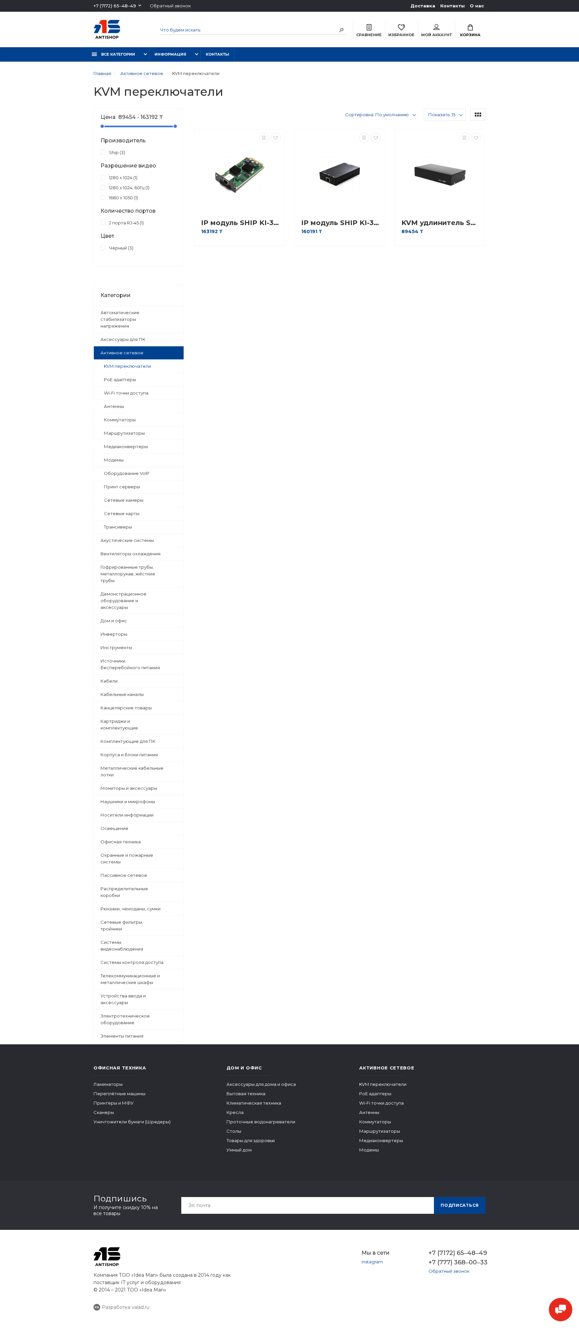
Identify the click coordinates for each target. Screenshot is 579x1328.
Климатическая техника (254, 1103)
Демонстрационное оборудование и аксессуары (123, 600)
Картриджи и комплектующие (119, 724)
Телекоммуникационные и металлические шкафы (130, 979)
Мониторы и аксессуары (129, 788)
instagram (372, 1261)
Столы (234, 1131)
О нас (477, 5)
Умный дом (239, 1149)
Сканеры (103, 1112)
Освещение (114, 828)
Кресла (235, 1112)
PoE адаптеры (120, 379)
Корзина (470, 34)
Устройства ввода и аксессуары (123, 999)
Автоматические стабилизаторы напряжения (120, 319)
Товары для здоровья (251, 1140)
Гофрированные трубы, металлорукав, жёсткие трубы (128, 573)
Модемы (114, 460)
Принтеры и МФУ (113, 1103)
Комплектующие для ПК (128, 741)
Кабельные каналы (122, 694)
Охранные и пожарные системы (127, 858)
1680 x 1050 (123, 197)
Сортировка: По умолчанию (377, 114)
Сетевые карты (121, 513)
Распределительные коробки (124, 892)
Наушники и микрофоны (128, 801)
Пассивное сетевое (124, 875)
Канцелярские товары (126, 707)
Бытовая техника (246, 1093)
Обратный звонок (170, 5)
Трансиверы (118, 527)
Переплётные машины (119, 1093)
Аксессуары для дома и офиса (261, 1084)
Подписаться (460, 1205)
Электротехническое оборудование (125, 1019)
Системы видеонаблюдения (122, 945)
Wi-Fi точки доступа (126, 393)
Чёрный (120, 248)
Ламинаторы (108, 1084)
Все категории (117, 54)
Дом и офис (114, 620)
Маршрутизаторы (124, 433)
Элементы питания (122, 1036)
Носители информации (127, 815)
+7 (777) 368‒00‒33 (457, 1262)
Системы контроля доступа (132, 962)
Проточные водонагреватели (261, 1121)
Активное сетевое (122, 352)
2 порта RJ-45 (125, 222)
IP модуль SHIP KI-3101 (241, 223)
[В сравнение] (264, 138)
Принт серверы (122, 486)
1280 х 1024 (122, 177)
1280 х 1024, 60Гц (128, 187)
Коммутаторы (120, 419)
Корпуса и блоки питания (129, 754)
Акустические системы (127, 540)
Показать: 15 (441, 114)
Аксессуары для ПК (123, 339)
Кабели (109, 681)
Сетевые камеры (123, 500)
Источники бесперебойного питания (130, 664)
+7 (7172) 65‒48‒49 (114, 5)
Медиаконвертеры (126, 446)
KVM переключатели (127, 366)
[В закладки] (276, 138)
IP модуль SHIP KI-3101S (341, 223)
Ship (116, 152)
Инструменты (116, 647)
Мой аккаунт (436, 34)
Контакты (452, 5)
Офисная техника (121, 841)
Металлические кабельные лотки (132, 771)
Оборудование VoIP (126, 473)
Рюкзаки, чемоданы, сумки (130, 908)
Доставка (422, 5)
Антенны (114, 406)
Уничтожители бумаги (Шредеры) (132, 1121)
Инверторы (114, 634)
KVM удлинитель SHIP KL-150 (441, 223)
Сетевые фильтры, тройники (122, 925)
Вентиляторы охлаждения (130, 553)
